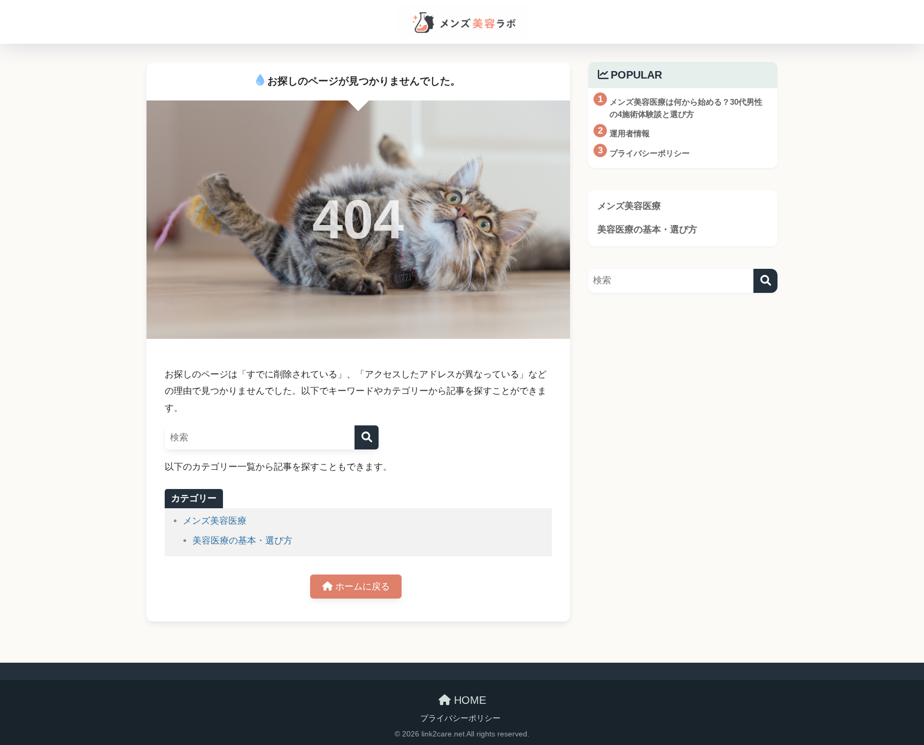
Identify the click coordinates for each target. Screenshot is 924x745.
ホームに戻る (361, 586)
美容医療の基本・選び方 (242, 541)
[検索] (367, 437)
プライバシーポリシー (460, 718)
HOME (468, 700)
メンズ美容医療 (215, 521)
